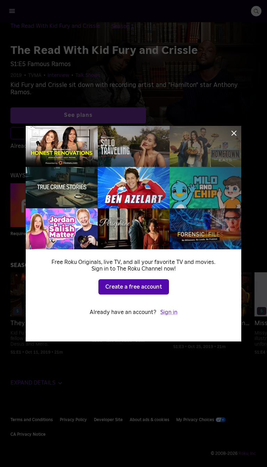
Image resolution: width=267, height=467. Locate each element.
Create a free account (133, 287)
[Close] (234, 133)
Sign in (168, 312)
